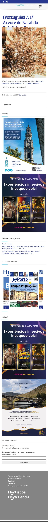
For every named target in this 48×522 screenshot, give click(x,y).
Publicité (11, 481)
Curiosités (23, 95)
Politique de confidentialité (18, 486)
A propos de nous (14, 478)
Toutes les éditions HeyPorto (19, 476)
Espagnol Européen (32, 83)
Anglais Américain (16, 83)
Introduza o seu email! (9, 454)
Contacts (11, 483)
